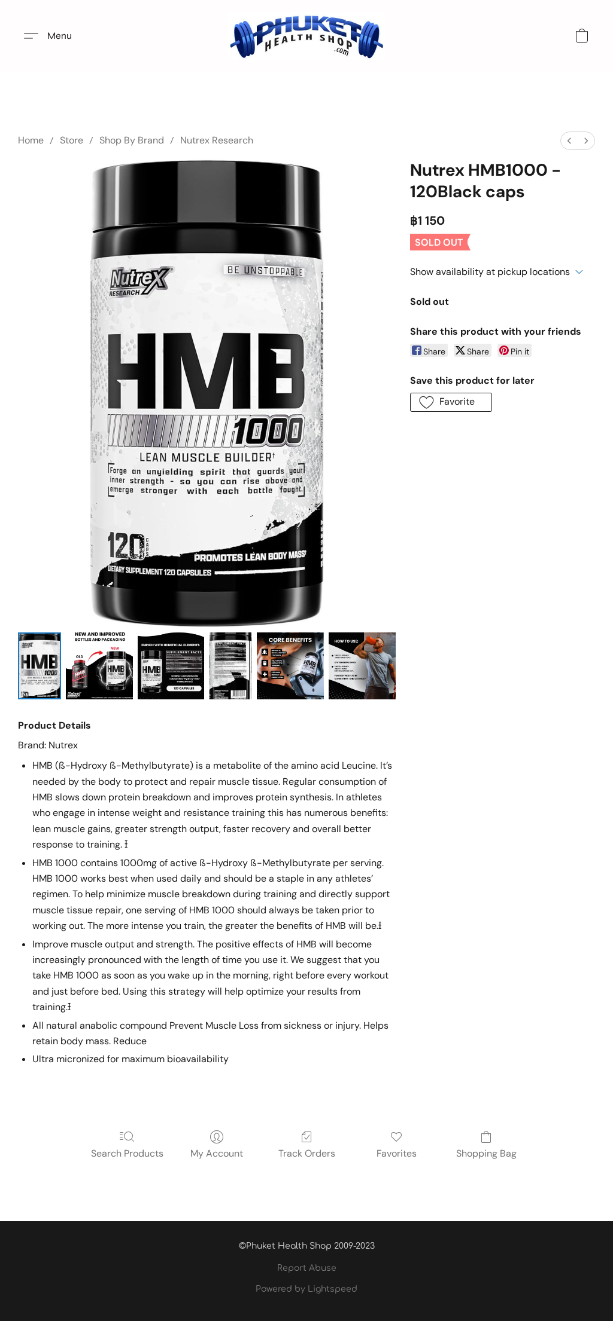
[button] (306, 36)
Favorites (397, 1153)
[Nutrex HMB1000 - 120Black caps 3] (230, 665)
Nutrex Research (216, 140)
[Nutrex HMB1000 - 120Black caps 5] (362, 665)
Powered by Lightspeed (306, 1289)
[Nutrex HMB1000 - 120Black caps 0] (39, 665)
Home (31, 140)
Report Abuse (306, 1268)
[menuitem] (569, 140)
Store (71, 140)
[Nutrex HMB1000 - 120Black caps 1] (99, 665)
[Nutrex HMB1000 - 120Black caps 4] (290, 665)
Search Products (127, 1153)
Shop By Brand (131, 140)
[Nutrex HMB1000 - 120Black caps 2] (171, 665)
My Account (216, 1153)
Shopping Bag (486, 1153)
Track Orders (306, 1153)
